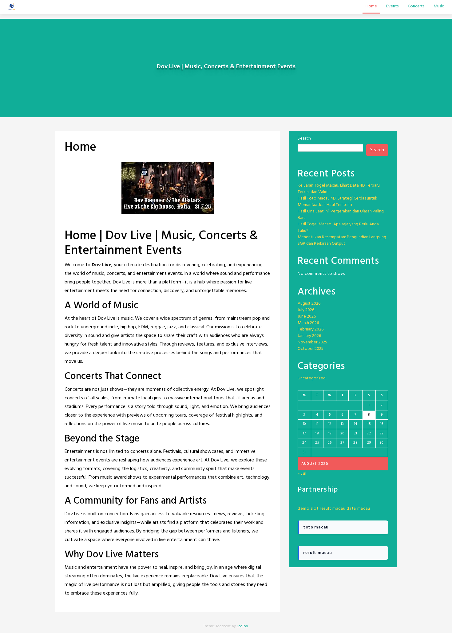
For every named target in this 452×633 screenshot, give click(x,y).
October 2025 (310, 348)
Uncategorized (312, 378)
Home (371, 6)
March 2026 (308, 322)
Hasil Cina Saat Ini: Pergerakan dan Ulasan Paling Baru (341, 214)
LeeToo (242, 626)
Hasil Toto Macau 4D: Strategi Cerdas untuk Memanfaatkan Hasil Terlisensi (337, 201)
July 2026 (306, 310)
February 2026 (310, 329)
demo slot (308, 508)
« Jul (302, 473)
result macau (332, 508)
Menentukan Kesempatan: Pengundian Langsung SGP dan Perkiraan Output (342, 240)
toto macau (316, 527)
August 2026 (309, 303)
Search (304, 138)
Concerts (416, 6)
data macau (358, 508)
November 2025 (312, 342)
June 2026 (307, 316)
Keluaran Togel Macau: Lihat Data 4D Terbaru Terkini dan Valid (339, 189)
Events (392, 6)
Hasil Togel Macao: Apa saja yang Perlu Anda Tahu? (338, 227)
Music (439, 6)
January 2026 (309, 335)
